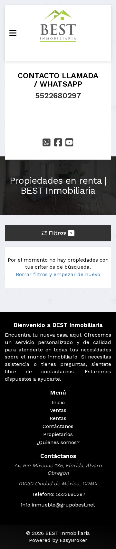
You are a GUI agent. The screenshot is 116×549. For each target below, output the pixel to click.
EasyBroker (73, 540)
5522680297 (58, 95)
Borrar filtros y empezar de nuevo (58, 274)
